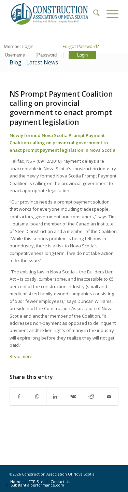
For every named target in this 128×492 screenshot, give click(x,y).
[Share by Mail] (109, 396)
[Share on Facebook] (19, 396)
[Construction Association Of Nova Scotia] (53, 13)
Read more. (21, 356)
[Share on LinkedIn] (55, 396)
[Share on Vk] (73, 396)
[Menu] (109, 13)
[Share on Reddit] (91, 396)
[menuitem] (93, 13)
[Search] (93, 13)
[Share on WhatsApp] (37, 396)
